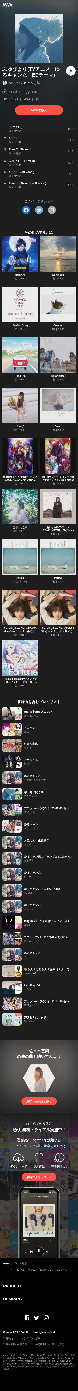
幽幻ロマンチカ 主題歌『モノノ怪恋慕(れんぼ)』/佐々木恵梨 (20, 478)
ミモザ (20, 426)
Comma (57, 325)
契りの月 (20, 275)
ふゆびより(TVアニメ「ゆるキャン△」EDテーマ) (41, 1269)
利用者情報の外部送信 (15, 1344)
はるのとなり (20, 527)
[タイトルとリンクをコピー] (52, 210)
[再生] (71, 71)
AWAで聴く (39, 110)
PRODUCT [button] (12, 1286)
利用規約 (8, 1338)
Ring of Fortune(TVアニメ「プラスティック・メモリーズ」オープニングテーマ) (20, 682)
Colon (58, 426)
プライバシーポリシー (33, 1338)
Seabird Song (20, 325)
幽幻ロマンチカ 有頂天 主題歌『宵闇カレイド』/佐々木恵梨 (58, 478)
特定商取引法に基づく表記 (49, 1344)
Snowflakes (58, 376)
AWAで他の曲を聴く (39, 1101)
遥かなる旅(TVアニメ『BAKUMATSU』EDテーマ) (58, 528)
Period (20, 578)
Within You (58, 275)
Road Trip (20, 376)
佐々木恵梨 (32, 82)
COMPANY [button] (13, 1299)
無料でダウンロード (39, 1177)
